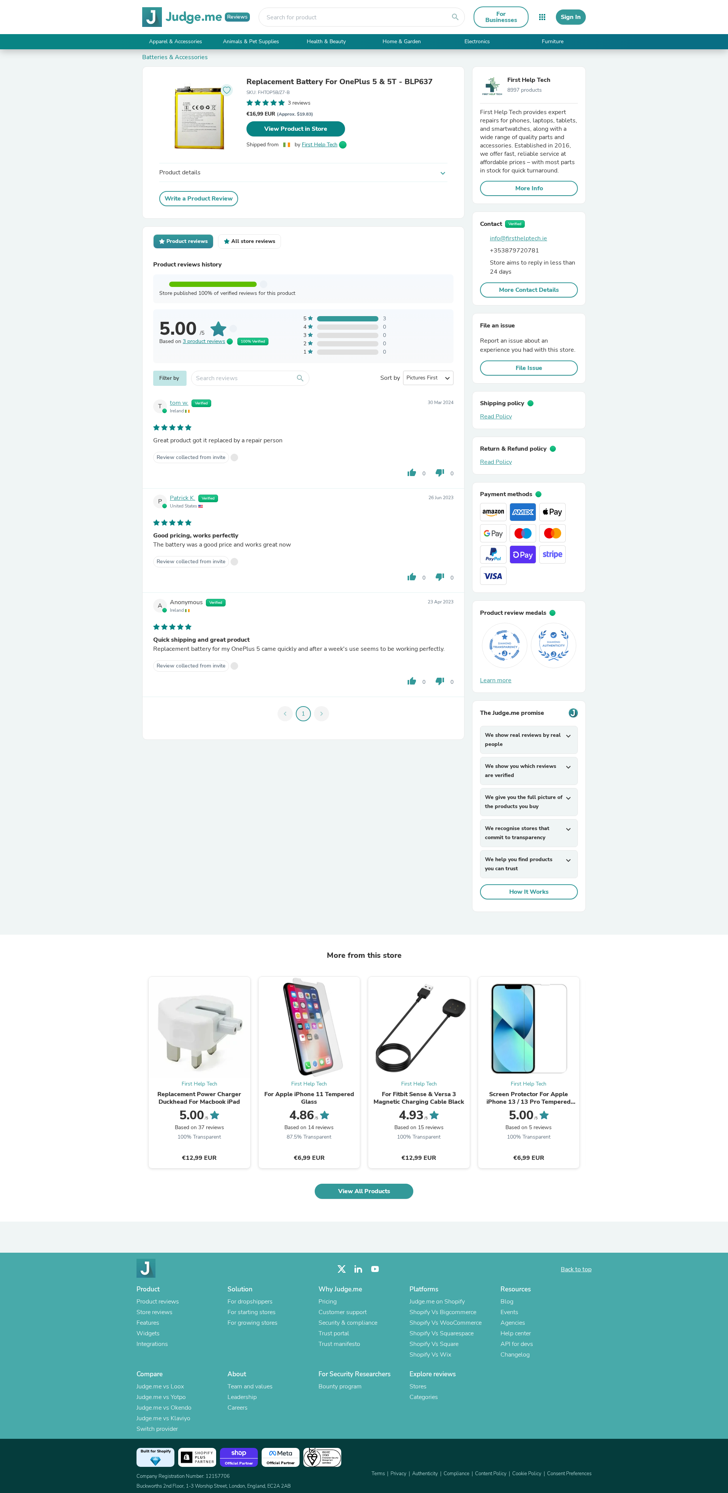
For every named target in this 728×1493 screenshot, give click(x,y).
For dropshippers (250, 1301)
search (455, 17)
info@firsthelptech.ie (518, 238)
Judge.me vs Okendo (163, 1408)
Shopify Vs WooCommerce (446, 1323)
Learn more (495, 680)
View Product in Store (295, 129)
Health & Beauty (326, 41)
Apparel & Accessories (175, 41)
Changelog (515, 1354)
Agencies (512, 1323)
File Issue (529, 368)
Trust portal (333, 1333)
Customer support (342, 1312)
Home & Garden (402, 41)
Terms (378, 1473)
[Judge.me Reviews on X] (341, 1269)
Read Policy (496, 416)
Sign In (571, 17)
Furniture (552, 41)
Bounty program (340, 1386)
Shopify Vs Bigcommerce (443, 1312)
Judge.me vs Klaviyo (163, 1418)
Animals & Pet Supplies (251, 41)
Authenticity (425, 1473)
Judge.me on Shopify (437, 1301)
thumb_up (411, 472)
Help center (515, 1333)
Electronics (477, 41)
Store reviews (154, 1312)
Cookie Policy (526, 1473)
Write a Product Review (199, 198)
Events (509, 1312)
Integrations (152, 1344)
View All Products (364, 1191)
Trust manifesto (339, 1344)
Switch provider (157, 1429)
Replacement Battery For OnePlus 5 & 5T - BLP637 (339, 82)
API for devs (516, 1344)
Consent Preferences (569, 1473)
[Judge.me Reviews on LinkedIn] (358, 1269)
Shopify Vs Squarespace (442, 1333)
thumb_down (439, 472)
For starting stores (252, 1312)
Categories (424, 1397)
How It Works (529, 892)
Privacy (398, 1473)
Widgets (148, 1333)
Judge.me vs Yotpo (161, 1397)
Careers (238, 1408)
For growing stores (253, 1323)
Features (147, 1323)
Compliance (456, 1473)
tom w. (179, 403)
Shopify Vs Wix (430, 1354)
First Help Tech (319, 144)
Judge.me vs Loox (160, 1386)
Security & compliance (347, 1323)
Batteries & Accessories (175, 57)
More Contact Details (529, 290)
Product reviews (157, 1301)
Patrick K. (182, 498)
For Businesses (501, 17)
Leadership (242, 1397)
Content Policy (491, 1473)
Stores (418, 1386)
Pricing (327, 1301)
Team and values (250, 1386)
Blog (506, 1301)
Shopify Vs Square (434, 1344)
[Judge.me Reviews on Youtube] (375, 1269)
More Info (529, 188)
